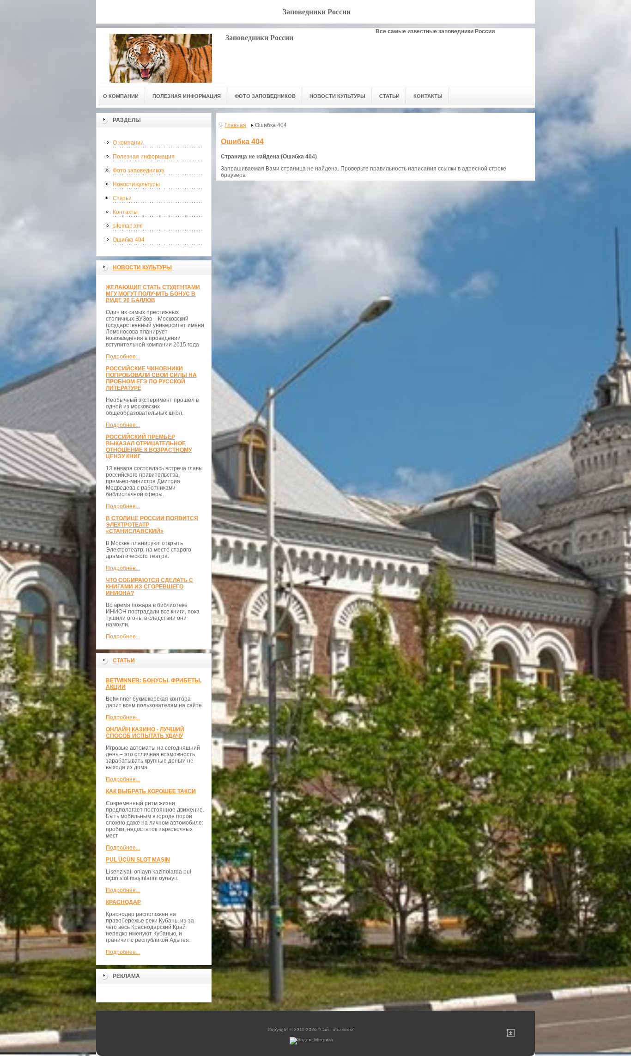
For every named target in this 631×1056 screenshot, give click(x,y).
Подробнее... (123, 356)
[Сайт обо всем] (160, 55)
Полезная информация (144, 156)
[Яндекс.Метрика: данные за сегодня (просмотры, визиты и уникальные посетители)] (311, 1040)
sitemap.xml (128, 226)
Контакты (125, 212)
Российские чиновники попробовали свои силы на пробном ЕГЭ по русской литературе (151, 378)
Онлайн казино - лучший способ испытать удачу (145, 732)
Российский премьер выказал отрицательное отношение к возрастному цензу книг (149, 447)
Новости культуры (136, 184)
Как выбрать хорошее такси (151, 791)
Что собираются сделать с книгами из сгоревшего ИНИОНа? (149, 586)
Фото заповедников (138, 170)
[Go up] (511, 1035)
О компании (128, 143)
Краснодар (123, 902)
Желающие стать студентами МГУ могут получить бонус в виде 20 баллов (153, 293)
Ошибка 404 (129, 240)
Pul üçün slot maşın (138, 859)
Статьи (122, 198)
